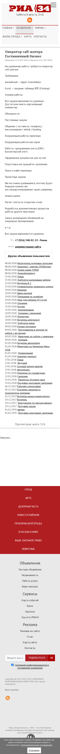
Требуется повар (26, 323)
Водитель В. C (24, 283)
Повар (20, 276)
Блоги (30, 605)
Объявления (24, 27)
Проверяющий (25, 353)
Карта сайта (30, 642)
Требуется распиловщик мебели (33, 279)
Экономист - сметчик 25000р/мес (34, 266)
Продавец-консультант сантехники (34, 382)
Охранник (22, 303)
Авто (28, 498)
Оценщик (22, 339)
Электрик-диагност (26, 356)
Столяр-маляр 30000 (28, 269)
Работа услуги (30, 580)
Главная (8, 27)
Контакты (40, 36)
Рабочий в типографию (29, 386)
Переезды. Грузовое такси (31, 379)
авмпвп (21, 409)
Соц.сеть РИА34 (30, 617)
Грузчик (21, 306)
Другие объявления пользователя (29, 256)
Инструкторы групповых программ (35, 263)
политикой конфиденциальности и (32, 665)
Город (28, 489)
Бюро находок (30, 586)
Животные (28, 548)
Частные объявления (30, 569)
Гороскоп (30, 611)
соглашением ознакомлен (30, 668)
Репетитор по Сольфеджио (31, 373)
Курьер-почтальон (26, 326)
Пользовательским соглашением (36, 745)
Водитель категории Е (28, 319)
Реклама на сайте (30, 631)
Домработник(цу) (26, 273)
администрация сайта (28, 246)
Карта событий (30, 600)
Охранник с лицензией (29, 313)
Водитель (22, 399)
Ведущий (22, 363)
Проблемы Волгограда (28, 523)
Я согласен (34, 750)
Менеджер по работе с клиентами (35, 336)
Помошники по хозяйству (30, 296)
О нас (30, 636)
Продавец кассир (27, 406)
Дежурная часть (28, 506)
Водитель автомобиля (28, 343)
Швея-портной (24, 293)
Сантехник (22, 376)
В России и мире (28, 531)
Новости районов (28, 515)
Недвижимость (30, 575)
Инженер (22, 289)
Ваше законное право (28, 540)
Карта (28, 36)
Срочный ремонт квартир (30, 366)
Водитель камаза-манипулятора (33, 396)
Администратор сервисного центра (35, 286)
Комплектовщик (26, 309)
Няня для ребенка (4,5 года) (32, 299)
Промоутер (23, 316)
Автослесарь (23, 369)
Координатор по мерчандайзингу (35, 402)
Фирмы (40, 27)
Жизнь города (12, 36)
